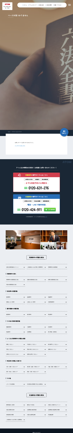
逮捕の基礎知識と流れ (32, 279)
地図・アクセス (57, 5)
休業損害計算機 (9, 414)
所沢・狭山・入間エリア (12, 371)
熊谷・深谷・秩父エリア (32, 371)
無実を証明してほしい (32, 354)
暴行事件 (29, 314)
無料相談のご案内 (10, 404)
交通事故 (29, 331)
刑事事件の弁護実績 (52, 267)
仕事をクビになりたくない (12, 354)
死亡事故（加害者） (52, 331)
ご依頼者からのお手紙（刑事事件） (35, 267)
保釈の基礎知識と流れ (53, 279)
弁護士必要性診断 (31, 414)
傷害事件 (8, 314)
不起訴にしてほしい (31, 344)
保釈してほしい (9, 344)
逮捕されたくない (52, 349)
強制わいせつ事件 (10, 302)
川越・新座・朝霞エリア (53, 366)
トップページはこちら (20, 145)
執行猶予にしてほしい (53, 344)
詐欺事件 (50, 327)
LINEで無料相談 (51, 209)
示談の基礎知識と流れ (11, 284)
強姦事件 (50, 297)
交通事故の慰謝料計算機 (53, 409)
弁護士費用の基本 (10, 409)
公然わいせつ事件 (31, 302)
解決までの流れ (30, 404)
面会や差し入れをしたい (32, 349)
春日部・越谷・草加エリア (33, 366)
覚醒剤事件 (8, 327)
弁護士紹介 (41, 5)
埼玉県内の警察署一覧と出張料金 (35, 384)
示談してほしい (9, 349)
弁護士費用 (49, 5)
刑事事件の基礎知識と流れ (12, 279)
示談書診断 (50, 414)
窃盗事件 (8, 331)
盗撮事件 (29, 297)
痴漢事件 (8, 297)
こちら (46, 216)
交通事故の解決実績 (31, 409)
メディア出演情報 (10, 384)
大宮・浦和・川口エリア (12, 366)
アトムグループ (32, 5)
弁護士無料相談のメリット (12, 267)
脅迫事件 (50, 314)
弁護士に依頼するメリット (54, 404)
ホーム (25, 5)
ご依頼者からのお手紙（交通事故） (14, 419)
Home (9, 131)
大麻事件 (29, 327)
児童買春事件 (51, 302)
